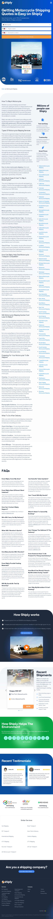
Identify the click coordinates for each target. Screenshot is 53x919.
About (29, 889)
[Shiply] (7, 2)
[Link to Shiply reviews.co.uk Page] (43, 802)
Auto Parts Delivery (32, 831)
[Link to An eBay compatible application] (26, 802)
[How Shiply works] (26, 647)
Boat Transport (31, 826)
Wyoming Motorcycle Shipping (44, 392)
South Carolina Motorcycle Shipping (44, 348)
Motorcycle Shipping (6, 901)
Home (3, 89)
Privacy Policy (44, 893)
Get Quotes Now (26, 633)
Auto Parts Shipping (6, 891)
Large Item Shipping (19, 902)
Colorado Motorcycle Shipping (44, 188)
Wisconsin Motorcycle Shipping (44, 387)
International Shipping (7, 836)
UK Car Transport (32, 847)
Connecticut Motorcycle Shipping (44, 193)
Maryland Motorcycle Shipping (44, 255)
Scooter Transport (7, 847)
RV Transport (5, 831)
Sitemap (43, 891)
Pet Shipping (5, 897)
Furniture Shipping (6, 903)
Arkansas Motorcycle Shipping (44, 180)
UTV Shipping (31, 841)
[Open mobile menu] (51, 3)
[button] (35, 690)
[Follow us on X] (40, 911)
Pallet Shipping (18, 893)
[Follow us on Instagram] (42, 910)
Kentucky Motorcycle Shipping (44, 241)
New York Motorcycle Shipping (44, 308)
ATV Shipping (5, 841)
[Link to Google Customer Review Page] (10, 802)
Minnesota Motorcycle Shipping (44, 268)
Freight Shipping (5, 905)
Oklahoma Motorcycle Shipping (44, 325)
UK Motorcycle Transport (9, 852)
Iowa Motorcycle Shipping (43, 233)
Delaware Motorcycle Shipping (44, 197)
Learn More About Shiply (26, 871)
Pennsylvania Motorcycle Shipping (44, 334)
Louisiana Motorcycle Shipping (44, 246)
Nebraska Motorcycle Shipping (44, 286)
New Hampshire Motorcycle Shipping (44, 295)
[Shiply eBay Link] (44, 910)
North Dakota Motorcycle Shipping (44, 317)
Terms (42, 889)
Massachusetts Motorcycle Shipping (44, 259)
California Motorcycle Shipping (44, 184)
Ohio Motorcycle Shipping (43, 321)
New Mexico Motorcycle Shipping (44, 303)
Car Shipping (5, 826)
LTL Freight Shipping (19, 900)
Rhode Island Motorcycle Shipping (44, 343)
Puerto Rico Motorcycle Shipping (44, 339)
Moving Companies (19, 906)
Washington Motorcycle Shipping (44, 378)
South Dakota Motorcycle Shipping (44, 352)
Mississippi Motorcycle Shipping (44, 272)
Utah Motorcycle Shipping (43, 365)
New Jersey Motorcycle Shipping (44, 299)
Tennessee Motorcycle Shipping (44, 356)
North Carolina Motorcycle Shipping (44, 312)
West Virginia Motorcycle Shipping (44, 383)
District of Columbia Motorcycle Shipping (44, 202)
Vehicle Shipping (31, 836)
